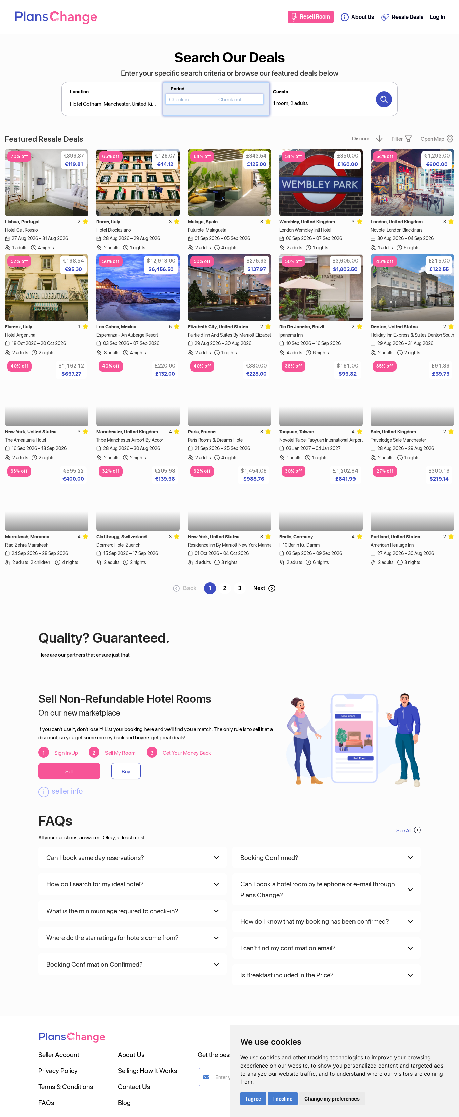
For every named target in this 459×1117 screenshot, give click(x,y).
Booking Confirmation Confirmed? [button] (94, 963)
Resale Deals (407, 17)
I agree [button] (253, 1099)
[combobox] (274, 102)
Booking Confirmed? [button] (269, 857)
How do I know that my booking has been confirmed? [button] (314, 921)
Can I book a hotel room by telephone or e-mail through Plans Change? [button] (317, 889)
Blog (124, 1102)
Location (79, 91)
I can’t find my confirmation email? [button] (288, 947)
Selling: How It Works (147, 1070)
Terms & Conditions (65, 1086)
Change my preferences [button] (332, 1099)
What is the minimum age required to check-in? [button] (112, 910)
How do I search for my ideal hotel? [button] (95, 883)
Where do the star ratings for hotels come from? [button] (112, 937)
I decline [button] (282, 1099)
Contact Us (134, 1086)
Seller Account (58, 1054)
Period (177, 88)
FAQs (46, 1102)
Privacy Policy (58, 1070)
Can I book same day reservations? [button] (95, 857)
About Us (362, 17)
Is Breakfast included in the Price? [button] (287, 974)
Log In (437, 17)
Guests (280, 91)
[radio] (85, 221)
